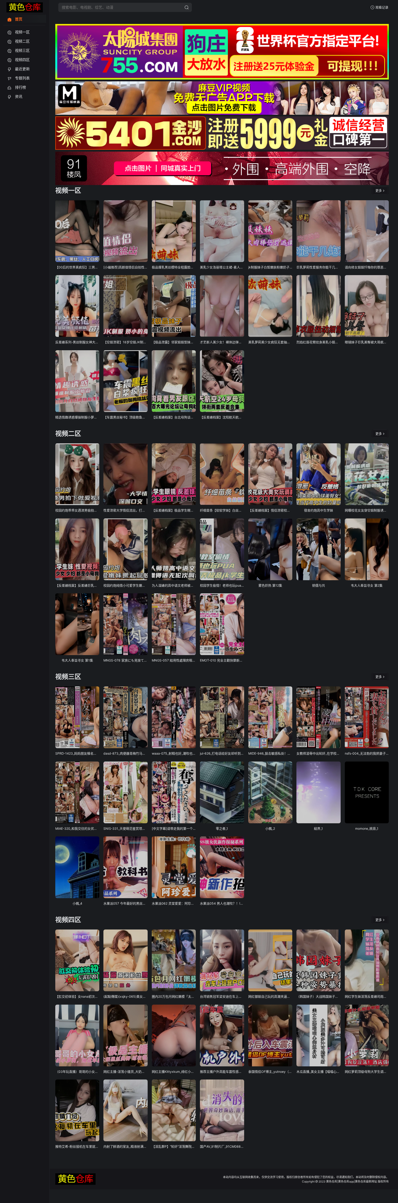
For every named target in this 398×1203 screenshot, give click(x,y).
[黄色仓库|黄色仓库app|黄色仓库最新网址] (24, 7)
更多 (378, 190)
